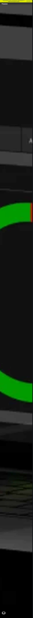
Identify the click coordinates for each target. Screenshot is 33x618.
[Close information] (31, 0)
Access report (29, 1)
